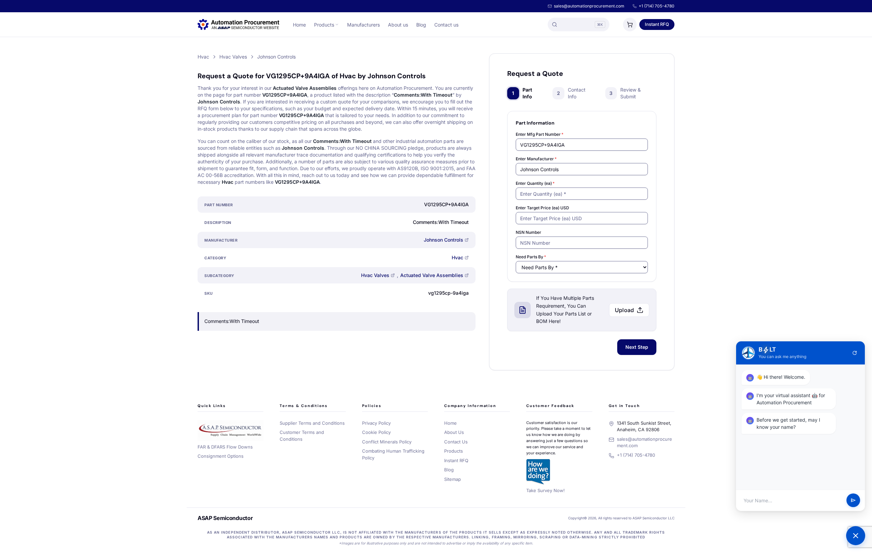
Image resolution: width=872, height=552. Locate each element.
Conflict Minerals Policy (386, 441)
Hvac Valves (375, 275)
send (853, 500)
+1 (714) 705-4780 (656, 6)
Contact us (446, 25)
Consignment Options (221, 456)
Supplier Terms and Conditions (312, 423)
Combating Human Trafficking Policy (393, 454)
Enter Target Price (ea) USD (542, 207)
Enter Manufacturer (536, 158)
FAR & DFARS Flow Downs (225, 447)
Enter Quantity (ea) (535, 183)
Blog (421, 25)
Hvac (457, 257)
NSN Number (528, 232)
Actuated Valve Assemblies (431, 275)
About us (398, 25)
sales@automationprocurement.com (589, 6)
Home (299, 25)
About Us (454, 432)
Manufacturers (363, 25)
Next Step (636, 347)
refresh (854, 353)
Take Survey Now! (545, 490)
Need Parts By (531, 256)
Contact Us (456, 441)
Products (324, 25)
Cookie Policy (376, 432)
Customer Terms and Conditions (302, 435)
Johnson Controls (443, 240)
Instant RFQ (657, 24)
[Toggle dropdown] (337, 24)
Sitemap (452, 479)
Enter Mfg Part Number (539, 134)
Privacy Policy (376, 423)
